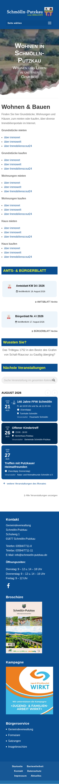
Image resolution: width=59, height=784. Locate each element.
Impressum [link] (20, 775)
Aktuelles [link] (36, 775)
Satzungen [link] (14, 740)
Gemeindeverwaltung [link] (20, 729)
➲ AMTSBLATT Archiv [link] (46, 301)
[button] (29, 23)
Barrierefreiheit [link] (35, 766)
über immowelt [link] (12, 141)
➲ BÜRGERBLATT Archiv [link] (44, 331)
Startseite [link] (17, 766)
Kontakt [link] (18, 771)
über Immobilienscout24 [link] (18, 146)
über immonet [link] (12, 137)
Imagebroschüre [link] (17, 746)
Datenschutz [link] (34, 771)
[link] (29, 11)
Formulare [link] (14, 735)
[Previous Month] (48, 393)
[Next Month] (55, 393)
